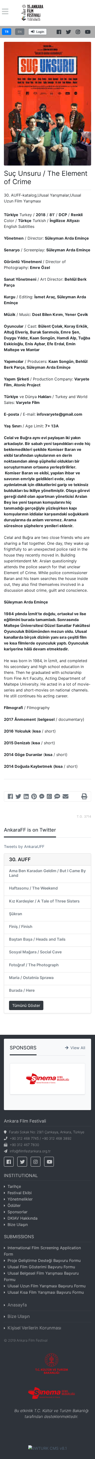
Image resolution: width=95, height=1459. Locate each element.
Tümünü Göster (26, 1005)
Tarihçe (14, 1186)
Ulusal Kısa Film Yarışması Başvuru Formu (46, 1292)
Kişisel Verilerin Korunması (34, 1327)
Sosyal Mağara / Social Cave (35, 951)
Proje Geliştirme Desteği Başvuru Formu (44, 1260)
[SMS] (57, 797)
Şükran (15, 913)
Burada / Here (22, 990)
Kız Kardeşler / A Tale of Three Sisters (44, 901)
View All (77, 1047)
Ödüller (14, 1205)
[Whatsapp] (49, 797)
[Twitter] (18, 797)
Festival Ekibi (20, 1192)
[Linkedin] (26, 797)
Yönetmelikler (20, 1199)
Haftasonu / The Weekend (33, 888)
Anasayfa (17, 1304)
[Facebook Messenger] (41, 797)
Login (40, 31)
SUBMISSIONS (19, 1236)
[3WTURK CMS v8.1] (47, 1447)
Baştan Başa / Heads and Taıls (37, 939)
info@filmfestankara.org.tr (30, 1151)
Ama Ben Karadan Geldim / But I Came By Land (47, 873)
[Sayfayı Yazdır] (84, 797)
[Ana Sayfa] (32, 12)
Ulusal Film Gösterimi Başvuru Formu (41, 1266)
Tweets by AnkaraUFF (24, 846)
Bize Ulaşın (18, 1224)
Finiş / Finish (20, 926)
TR (7, 31)
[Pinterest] (34, 797)
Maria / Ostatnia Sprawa (31, 977)
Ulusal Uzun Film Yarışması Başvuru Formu (47, 1285)
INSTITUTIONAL (21, 1175)
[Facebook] (10, 797)
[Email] (65, 797)
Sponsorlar (18, 1211)
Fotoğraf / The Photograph (34, 964)
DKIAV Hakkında (23, 1218)
